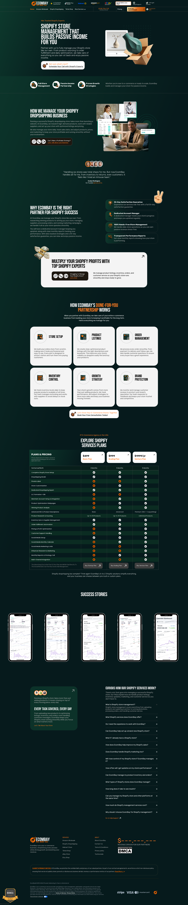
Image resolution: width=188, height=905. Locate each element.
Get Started (4, 904)
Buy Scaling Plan (116, 565)
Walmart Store (67, 847)
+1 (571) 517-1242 (152, 9)
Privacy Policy (71, 893)
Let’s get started (150, 3)
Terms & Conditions (101, 847)
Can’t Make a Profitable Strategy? (59, 141)
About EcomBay (100, 840)
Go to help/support (112, 818)
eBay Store (66, 854)
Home (32, 9)
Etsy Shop (66, 857)
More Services (79, 9)
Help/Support (137, 4)
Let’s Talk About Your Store (43, 725)
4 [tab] (100, 164)
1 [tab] (88, 164)
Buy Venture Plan (142, 565)
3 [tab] (96, 164)
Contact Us (99, 844)
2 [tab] (92, 164)
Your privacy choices (36, 896)
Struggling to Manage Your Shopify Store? (77, 276)
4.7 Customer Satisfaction (57, 3)
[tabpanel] (94, 172)
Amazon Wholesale (42, 9)
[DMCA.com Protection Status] (125, 851)
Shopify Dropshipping (56, 9)
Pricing (119, 9)
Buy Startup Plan (90, 565)
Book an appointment (132, 9)
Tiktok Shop (69, 9)
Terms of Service (61, 893)
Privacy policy (99, 851)
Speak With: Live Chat (121, 3)
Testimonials (99, 854)
